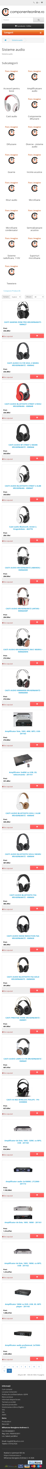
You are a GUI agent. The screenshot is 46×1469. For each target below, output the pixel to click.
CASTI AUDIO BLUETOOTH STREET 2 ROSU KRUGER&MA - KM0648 (23, 405)
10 (34, 1367)
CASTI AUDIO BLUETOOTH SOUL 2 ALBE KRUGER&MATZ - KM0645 (23, 814)
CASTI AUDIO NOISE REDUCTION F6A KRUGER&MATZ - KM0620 (23, 937)
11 (39, 1367)
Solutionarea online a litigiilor (13, 1407)
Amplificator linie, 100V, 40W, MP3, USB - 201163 (23, 732)
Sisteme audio (17, 40)
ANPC (4, 1415)
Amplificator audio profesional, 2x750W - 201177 (23, 1346)
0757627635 (12, 1444)
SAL (3, 1412)
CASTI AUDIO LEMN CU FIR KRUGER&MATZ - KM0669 (23, 1060)
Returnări (5, 1424)
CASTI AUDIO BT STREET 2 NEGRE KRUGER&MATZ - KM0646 (23, 446)
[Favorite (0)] (42, 2)
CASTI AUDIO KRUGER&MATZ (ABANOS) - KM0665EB (23, 569)
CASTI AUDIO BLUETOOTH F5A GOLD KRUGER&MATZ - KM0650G (23, 978)
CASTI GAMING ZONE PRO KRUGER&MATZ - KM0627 (23, 323)
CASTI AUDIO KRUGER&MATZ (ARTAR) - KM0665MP (23, 609)
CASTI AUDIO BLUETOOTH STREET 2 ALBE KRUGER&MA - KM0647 (23, 487)
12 (4, 1371)
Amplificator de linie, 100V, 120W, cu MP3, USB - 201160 (23, 1141)
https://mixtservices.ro (12, 1455)
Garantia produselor (9, 1404)
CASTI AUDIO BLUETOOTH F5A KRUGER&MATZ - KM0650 (23, 896)
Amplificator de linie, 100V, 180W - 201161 (23, 1222)
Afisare (28, 297)
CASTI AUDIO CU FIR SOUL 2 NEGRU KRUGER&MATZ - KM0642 (23, 364)
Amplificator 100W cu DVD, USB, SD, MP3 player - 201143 (23, 1305)
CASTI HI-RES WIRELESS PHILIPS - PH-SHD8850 (23, 1101)
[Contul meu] (37, 2)
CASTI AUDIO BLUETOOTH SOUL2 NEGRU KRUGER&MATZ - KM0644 (23, 855)
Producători (6, 1421)
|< (4, 1367)
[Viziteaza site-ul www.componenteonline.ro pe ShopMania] (35, 1462)
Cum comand (7, 1389)
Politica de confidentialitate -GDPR (15, 1394)
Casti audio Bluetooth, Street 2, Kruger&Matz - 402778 (23, 528)
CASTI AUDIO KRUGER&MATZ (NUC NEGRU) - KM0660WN (23, 650)
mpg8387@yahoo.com (15, 1441)
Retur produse (7, 1397)
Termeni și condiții (9, 1402)
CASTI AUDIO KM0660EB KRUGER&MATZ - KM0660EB (23, 691)
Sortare (6, 297)
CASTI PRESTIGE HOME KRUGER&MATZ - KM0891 (23, 1019)
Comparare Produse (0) (12, 291)
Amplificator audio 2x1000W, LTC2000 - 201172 (23, 1182)
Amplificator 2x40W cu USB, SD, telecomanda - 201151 (23, 773)
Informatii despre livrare (11, 1399)
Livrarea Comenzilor (9, 1392)
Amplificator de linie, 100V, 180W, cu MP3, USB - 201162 (23, 1264)
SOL (3, 1409)
